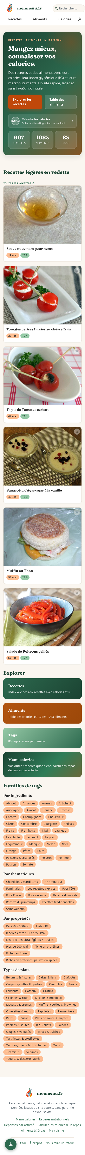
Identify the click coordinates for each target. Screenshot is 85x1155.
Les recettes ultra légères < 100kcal (30, 940)
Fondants (12, 991)
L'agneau (60, 830)
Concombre (29, 824)
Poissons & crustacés (20, 858)
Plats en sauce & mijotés (51, 1018)
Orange (11, 851)
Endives (69, 824)
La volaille (13, 837)
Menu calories (25, 1119)
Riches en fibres (16, 953)
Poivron (46, 858)
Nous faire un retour (60, 1143)
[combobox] (71, 8)
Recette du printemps (20, 902)
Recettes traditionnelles (58, 902)
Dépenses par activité (19, 1125)
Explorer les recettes (22, 101)
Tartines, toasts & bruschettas (26, 1045)
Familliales (13, 888)
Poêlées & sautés (17, 1025)
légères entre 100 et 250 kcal (26, 933)
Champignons (32, 817)
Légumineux (14, 844)
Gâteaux (30, 991)
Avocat (31, 810)
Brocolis (65, 810)
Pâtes (27, 851)
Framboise (28, 830)
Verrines (32, 1052)
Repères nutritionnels (54, 1119)
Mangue (34, 844)
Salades (63, 1025)
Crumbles (55, 984)
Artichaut (65, 803)
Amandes (29, 803)
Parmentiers (66, 1011)
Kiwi (45, 830)
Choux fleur (56, 817)
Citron (10, 824)
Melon (51, 844)
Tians (57, 1045)
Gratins (48, 991)
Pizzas (24, 1018)
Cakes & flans (48, 977)
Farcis (73, 984)
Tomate (28, 864)
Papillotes (44, 1011)
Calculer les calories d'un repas (59, 1125)
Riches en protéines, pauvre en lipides (31, 960)
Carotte (11, 817)
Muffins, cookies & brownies (57, 1004)
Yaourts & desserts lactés (23, 1059)
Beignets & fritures (19, 977)
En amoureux (54, 882)
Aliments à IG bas (33, 1130)
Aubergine (13, 810)
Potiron (11, 864)
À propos (36, 1143)
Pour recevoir (37, 895)
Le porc (50, 837)
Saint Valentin (15, 909)
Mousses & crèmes (19, 1004)
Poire (40, 851)
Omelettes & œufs (18, 1011)
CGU (23, 1143)
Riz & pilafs (43, 1025)
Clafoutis (70, 977)
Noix (65, 844)
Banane (48, 810)
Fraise (10, 830)
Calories (64, 19)
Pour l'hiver (13, 895)
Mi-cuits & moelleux (48, 998)
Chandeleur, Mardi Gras (22, 882)
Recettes (15, 19)
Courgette (50, 824)
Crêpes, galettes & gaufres (24, 984)
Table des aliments (57, 102)
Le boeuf (32, 837)
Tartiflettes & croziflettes (22, 1038)
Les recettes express (41, 888)
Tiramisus (13, 1052)
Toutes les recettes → (19, 183)
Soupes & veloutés (18, 1032)
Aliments (40, 19)
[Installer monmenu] (11, 1144)
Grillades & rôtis (17, 998)
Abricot (11, 803)
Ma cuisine (56, 1130)
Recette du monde (65, 895)
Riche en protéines (47, 946)
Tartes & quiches (49, 1032)
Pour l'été (68, 888)
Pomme (63, 858)
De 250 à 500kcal (17, 926)
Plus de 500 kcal (17, 946)
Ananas (47, 803)
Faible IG (42, 926)
